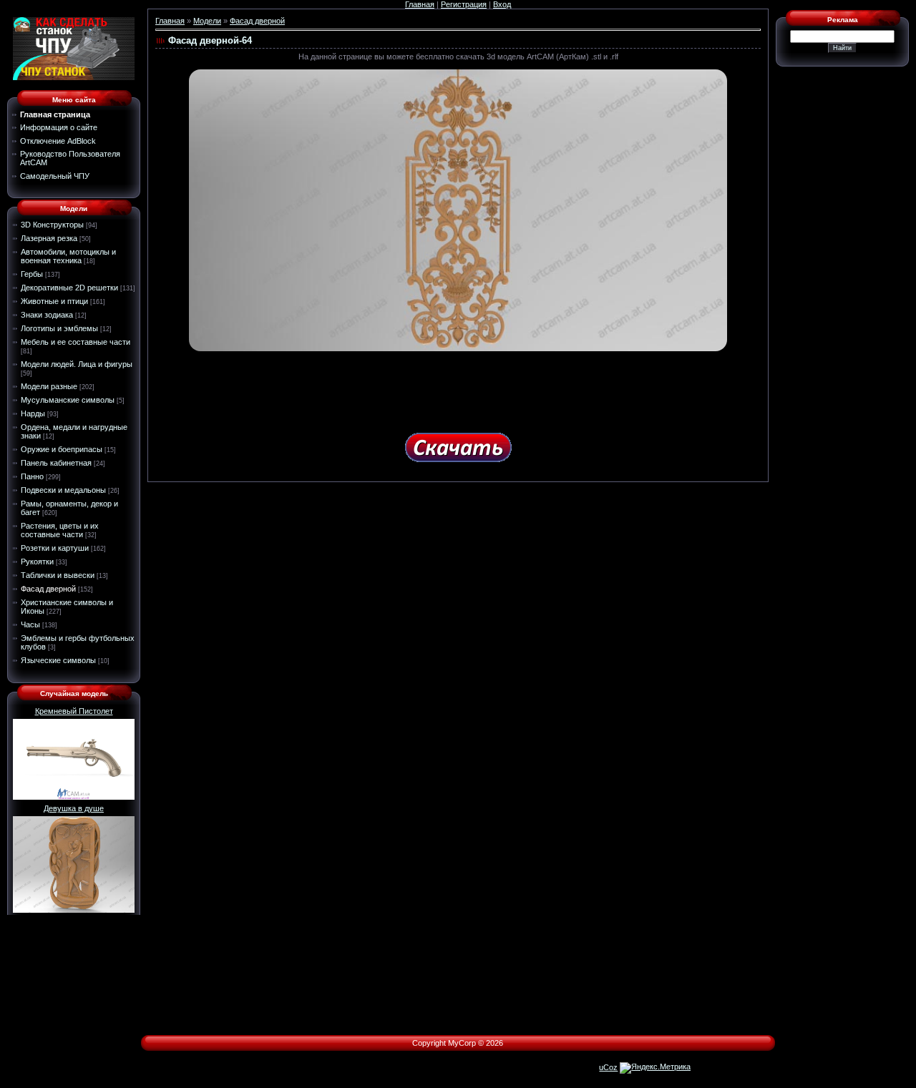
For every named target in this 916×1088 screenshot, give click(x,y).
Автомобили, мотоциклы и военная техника (68, 256)
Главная (419, 4)
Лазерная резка (49, 238)
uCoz (608, 1067)
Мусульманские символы (67, 400)
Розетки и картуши (55, 548)
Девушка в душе (74, 808)
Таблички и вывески (57, 575)
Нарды (33, 413)
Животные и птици (54, 301)
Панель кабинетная (56, 463)
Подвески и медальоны (63, 490)
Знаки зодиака (47, 314)
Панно (32, 476)
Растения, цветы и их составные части (60, 530)
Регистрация (464, 4)
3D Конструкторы (52, 224)
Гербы (32, 274)
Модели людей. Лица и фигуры (76, 364)
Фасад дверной (48, 588)
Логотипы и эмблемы (59, 328)
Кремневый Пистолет (74, 711)
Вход (502, 4)
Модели (207, 20)
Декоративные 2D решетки (69, 287)
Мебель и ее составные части (75, 342)
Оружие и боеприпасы (61, 449)
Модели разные (49, 386)
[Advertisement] (458, 387)
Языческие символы (58, 660)
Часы (30, 624)
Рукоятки (37, 561)
